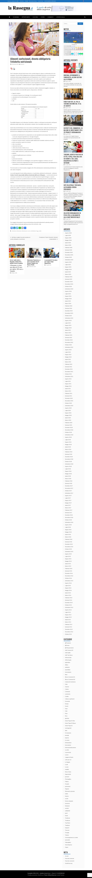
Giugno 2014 (68, 588)
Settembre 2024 (69, 289)
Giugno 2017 (68, 500)
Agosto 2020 (68, 408)
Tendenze (67, 818)
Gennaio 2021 (68, 396)
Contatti (26, 1)
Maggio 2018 (68, 473)
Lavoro (66, 754)
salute (40, 230)
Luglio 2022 (68, 352)
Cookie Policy (40, 1)
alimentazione (24, 230)
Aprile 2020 (68, 417)
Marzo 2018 (68, 478)
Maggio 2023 (68, 327)
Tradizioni (67, 825)
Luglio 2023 (68, 323)
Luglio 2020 (68, 410)
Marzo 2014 (68, 595)
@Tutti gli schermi (69, 647)
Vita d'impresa (68, 844)
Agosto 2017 (68, 495)
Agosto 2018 (68, 466)
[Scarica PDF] (11, 70)
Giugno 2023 (68, 325)
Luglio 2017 (68, 498)
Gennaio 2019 (68, 454)
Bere (66, 674)
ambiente (67, 667)
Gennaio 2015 (68, 571)
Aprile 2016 (68, 534)
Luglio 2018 (68, 468)
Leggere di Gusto (69, 757)
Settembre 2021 (69, 376)
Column (67, 689)
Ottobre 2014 (68, 578)
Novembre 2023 (69, 313)
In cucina (67, 740)
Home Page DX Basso (70, 723)
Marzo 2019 (68, 449)
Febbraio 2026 (68, 247)
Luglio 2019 (68, 439)
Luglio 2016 (68, 527)
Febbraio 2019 (68, 451)
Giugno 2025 (68, 267)
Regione (67, 789)
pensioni (67, 776)
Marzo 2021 (68, 391)
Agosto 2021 (68, 379)
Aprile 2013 (68, 619)
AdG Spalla (67, 652)
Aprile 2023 (68, 330)
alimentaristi (18, 230)
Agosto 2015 (68, 554)
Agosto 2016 (68, 524)
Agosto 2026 (68, 233)
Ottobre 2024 (68, 286)
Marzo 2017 (68, 507)
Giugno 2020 (68, 413)
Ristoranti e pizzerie (70, 791)
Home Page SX (68, 725)
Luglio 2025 (68, 264)
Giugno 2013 (68, 614)
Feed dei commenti (69, 861)
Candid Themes (60, 875)
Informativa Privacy (33, 1)
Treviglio (67, 832)
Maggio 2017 (68, 503)
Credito (67, 696)
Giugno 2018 (68, 471)
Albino (66, 665)
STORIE (43, 17)
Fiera (66, 713)
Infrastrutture (68, 742)
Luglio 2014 (68, 585)
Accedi (66, 856)
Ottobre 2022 (68, 344)
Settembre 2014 (69, 580)
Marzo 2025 (68, 274)
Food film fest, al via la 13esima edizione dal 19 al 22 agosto (72, 104)
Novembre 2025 (69, 255)
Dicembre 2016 (69, 515)
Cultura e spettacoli (69, 699)
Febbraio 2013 (68, 624)
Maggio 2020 (68, 415)
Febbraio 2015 (68, 568)
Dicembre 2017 (69, 486)
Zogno (66, 847)
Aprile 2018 (68, 476)
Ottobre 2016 (68, 520)
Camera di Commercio (70, 682)
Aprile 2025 (68, 272)
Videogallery (68, 842)
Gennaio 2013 (68, 627)
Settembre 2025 (69, 259)
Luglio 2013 (68, 612)
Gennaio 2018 (68, 483)
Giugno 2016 (68, 529)
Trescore (67, 830)
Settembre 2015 (69, 551)
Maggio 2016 (68, 532)
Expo (66, 708)
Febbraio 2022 (68, 364)
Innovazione (68, 745)
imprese (67, 737)
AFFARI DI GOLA (60, 17)
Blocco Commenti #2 (70, 679)
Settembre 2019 (69, 434)
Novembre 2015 (69, 546)
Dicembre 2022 (69, 340)
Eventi (66, 706)
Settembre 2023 (69, 318)
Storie (66, 815)
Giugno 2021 (68, 383)
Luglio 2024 (68, 293)
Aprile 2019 (68, 447)
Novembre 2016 (69, 517)
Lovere (66, 767)
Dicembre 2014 (69, 573)
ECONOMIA (16, 17)
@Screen (67, 645)
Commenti (67, 691)
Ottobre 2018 (68, 461)
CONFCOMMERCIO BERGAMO (50, 1)
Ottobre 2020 (68, 403)
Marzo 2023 (68, 332)
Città (66, 684)
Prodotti (67, 784)
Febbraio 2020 (68, 422)
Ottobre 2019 (68, 432)
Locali (66, 764)
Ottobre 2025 (68, 257)
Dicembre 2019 (69, 427)
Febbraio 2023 (68, 335)
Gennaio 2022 (68, 366)
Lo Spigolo (67, 762)
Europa (66, 703)
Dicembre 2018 (69, 456)
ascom (29, 230)
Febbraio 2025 (68, 276)
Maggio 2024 (68, 298)
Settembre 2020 (69, 405)
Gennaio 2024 (68, 308)
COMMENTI (50, 17)
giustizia (67, 718)
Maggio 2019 (68, 444)
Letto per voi (68, 759)
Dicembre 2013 (69, 602)
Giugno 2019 (68, 442)
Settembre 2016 (69, 522)
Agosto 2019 (68, 437)
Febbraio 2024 (68, 306)
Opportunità (68, 774)
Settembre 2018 (69, 464)
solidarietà (67, 810)
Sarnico (67, 796)
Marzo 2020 (68, 420)
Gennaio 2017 (68, 512)
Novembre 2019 (69, 430)
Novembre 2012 (69, 631)
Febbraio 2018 (68, 481)
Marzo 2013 (68, 622)
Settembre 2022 (69, 347)
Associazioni (68, 672)
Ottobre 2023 (68, 315)
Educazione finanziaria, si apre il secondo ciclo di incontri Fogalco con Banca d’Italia (33, 262)
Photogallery (68, 779)
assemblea (67, 669)
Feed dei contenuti (69, 858)
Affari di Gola (68, 657)
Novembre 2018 (69, 459)
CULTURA (35, 17)
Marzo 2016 (68, 537)
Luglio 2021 (68, 381)
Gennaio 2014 (68, 600)
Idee (66, 730)
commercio (67, 694)
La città (67, 750)
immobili (67, 735)
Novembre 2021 (69, 371)
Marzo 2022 (68, 362)
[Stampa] (14, 70)
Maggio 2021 (68, 386)
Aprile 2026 (68, 242)
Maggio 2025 (68, 269)
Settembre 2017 (69, 493)
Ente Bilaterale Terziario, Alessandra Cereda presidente (72, 187)
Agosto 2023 (68, 320)
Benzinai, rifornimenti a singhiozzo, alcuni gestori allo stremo (73, 77)
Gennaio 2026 (68, 250)
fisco (66, 716)
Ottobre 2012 (68, 634)
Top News (67, 823)
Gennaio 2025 (68, 279)
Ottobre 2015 (68, 549)
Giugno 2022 (68, 354)
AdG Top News (69, 655)
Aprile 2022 (68, 359)
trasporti (67, 827)
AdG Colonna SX (69, 650)
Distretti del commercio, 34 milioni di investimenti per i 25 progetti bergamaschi (73, 130)
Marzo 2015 (68, 566)
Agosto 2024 (68, 291)
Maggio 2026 (68, 240)
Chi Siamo (22, 1)
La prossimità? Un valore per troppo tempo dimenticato (51, 261)
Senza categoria (69, 801)
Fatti (66, 711)
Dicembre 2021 (69, 369)
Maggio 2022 (68, 357)
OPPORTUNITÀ (26, 17)
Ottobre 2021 (68, 374)
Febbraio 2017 (68, 510)
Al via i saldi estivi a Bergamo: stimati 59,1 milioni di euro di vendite (16, 265)
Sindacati (67, 806)
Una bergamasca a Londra (71, 837)
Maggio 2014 (68, 590)
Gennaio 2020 (68, 425)
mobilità (67, 769)
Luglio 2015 (68, 556)
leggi (37, 230)
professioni (67, 786)
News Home (68, 771)
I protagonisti (68, 728)
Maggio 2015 (68, 561)
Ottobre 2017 (68, 490)
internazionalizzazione (70, 747)
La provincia (68, 752)
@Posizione (68, 643)
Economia (67, 701)
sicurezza (67, 803)
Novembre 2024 (69, 284)
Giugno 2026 (68, 237)
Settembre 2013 (69, 607)
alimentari (14, 230)
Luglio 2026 (68, 235)
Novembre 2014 (69, 575)
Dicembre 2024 (69, 281)
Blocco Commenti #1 (70, 677)
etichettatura (33, 230)
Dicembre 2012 (69, 629)
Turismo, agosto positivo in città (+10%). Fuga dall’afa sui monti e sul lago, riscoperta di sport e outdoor (73, 158)
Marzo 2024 (68, 303)
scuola (66, 798)
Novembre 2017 (69, 488)
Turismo (67, 835)
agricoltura (67, 662)
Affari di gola (68, 660)
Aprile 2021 (68, 388)
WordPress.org (68, 863)
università (67, 840)
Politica (67, 781)
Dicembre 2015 (69, 544)
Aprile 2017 (68, 505)
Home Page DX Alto (70, 720)
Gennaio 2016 (68, 541)
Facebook (83, 1)
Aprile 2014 (68, 593)
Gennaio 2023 (68, 337)
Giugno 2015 (68, 558)
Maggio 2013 (68, 617)
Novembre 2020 (69, 400)
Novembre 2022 (69, 342)
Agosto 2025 (68, 262)
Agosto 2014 (68, 583)
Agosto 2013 (68, 610)
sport (66, 813)
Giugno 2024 (68, 296)
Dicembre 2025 (69, 252)
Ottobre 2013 (68, 605)
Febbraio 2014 (68, 597)
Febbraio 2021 (68, 393)
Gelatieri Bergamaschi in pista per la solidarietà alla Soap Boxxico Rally (72, 215)
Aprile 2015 (68, 563)
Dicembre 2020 (69, 398)
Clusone (67, 686)
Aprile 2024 (68, 301)
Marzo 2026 (68, 245)
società (67, 808)
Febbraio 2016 (68, 539)
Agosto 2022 (68, 349)
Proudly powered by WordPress (35, 875)
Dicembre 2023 (69, 310)
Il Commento (68, 733)
